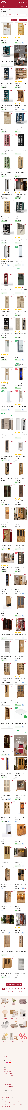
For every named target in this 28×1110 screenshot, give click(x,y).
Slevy (23, 1041)
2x (22, 287)
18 (25, 24)
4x (22, 499)
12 (25, 441)
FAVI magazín (7, 1077)
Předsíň (14, 1041)
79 (25, 296)
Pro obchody (7, 1080)
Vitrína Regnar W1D (6, 356)
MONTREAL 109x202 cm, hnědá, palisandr (12, 929)
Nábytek (3, 6)
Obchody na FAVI (8, 1071)
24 (12, 157)
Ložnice (23, 1030)
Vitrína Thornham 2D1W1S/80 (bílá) (10, 39)
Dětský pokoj (5, 1042)
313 (11, 246)
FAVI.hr (23, 1102)
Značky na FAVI (8, 1073)
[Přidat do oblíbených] (25, 530)
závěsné (11, 15)
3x (22, 103)
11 (12, 68)
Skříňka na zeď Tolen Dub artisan (10, 612)
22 (25, 90)
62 (25, 179)
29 (12, 135)
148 (11, 24)
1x (22, 454)
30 (25, 274)
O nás (5, 1069)
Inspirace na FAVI (8, 1075)
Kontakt (6, 1054)
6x (22, 81)
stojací (3, 15)
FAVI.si (8, 1106)
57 (12, 369)
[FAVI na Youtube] (10, 1062)
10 (12, 758)
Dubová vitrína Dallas (6, 523)
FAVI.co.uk (14, 1104)
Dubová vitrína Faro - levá (8, 723)
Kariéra (5, 1056)
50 (12, 296)
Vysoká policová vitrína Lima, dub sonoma (12, 456)
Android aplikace (9, 1092)
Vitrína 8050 (18, 39)
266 (11, 179)
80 (25, 68)
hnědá (22, 15)
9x (8, 37)
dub (17, 15)
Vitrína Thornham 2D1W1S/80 (9, 128)
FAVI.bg (19, 1104)
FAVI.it (4, 1104)
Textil (23, 1006)
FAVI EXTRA (7, 1082)
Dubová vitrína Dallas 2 (21, 906)
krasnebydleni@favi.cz (11, 1052)
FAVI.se (9, 1104)
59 (12, 341)
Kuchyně (23, 1018)
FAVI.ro (13, 1102)
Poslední (20, 991)
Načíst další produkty (13, 984)
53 (12, 113)
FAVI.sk (4, 1102)
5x (22, 37)
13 (25, 319)
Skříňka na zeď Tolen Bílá (8, 840)
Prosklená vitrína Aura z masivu (9, 951)
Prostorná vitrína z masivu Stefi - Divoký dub (13, 545)
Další (12, 991)
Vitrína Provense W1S (6, 194)
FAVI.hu (18, 1102)
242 (25, 224)
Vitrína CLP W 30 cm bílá (21, 434)
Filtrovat (23, 20)
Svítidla (5, 1018)
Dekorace (9, 6)
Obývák (14, 1030)
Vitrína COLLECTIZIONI (21, 83)
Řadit (15, 20)
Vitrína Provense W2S (7, 261)
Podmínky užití (7, 1084)
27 (12, 419)
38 (25, 486)
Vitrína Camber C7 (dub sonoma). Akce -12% (12, 434)
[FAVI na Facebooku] (4, 1062)
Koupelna (5, 1030)
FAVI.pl (9, 1102)
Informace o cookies (9, 1086)
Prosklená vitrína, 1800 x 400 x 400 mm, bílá (12, 406)
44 (12, 575)
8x (22, 237)
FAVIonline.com (6, 1097)
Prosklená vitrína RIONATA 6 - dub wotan (12, 773)
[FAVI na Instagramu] (7, 1062)
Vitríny (9, 9)
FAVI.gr (4, 1106)
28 (25, 552)
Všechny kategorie (20, 6)
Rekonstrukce (14, 1018)
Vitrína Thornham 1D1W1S (7, 311)
